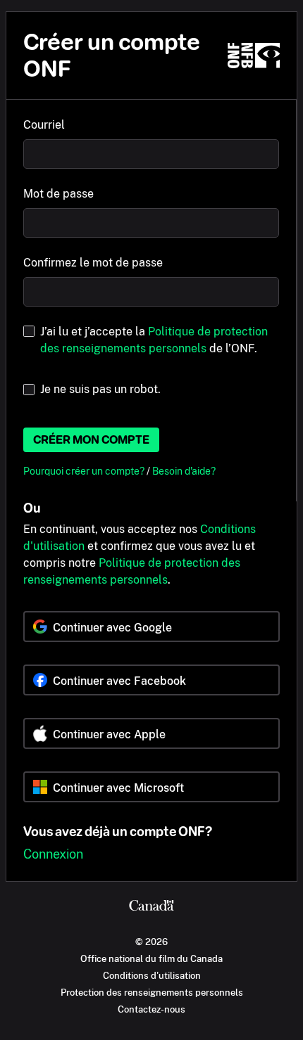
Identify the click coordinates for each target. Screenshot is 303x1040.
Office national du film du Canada (151, 958)
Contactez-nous (151, 1009)
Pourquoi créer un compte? (85, 471)
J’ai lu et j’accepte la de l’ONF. (154, 340)
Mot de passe (58, 193)
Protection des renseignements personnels (152, 992)
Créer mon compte (91, 440)
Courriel (44, 124)
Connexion (53, 854)
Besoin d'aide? (184, 471)
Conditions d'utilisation (152, 975)
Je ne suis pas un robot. (100, 389)
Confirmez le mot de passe (93, 262)
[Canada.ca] (151, 907)
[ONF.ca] (254, 55)
